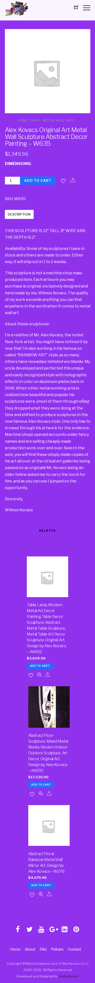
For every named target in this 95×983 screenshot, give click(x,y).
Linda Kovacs (69, 976)
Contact (74, 949)
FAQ (43, 949)
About (30, 949)
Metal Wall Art (58, 120)
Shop (35, 120)
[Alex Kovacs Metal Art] (17, 16)
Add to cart (38, 180)
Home (23, 120)
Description (19, 214)
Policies (57, 949)
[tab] (19, 215)
